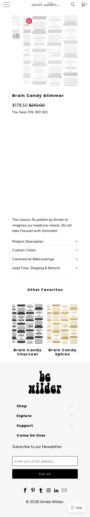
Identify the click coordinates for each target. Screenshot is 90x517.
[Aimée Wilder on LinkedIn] (56, 490)
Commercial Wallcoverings (33, 259)
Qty (14, 180)
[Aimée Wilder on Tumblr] (41, 490)
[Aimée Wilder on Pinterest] (33, 490)
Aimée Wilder (51, 501)
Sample (20, 167)
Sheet (62, 157)
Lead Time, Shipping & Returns (36, 268)
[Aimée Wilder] (45, 4)
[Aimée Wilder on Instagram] (48, 490)
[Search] (74, 4)
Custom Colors (24, 250)
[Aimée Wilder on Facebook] (25, 490)
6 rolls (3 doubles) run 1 (33, 157)
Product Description (27, 241)
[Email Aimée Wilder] (64, 490)
